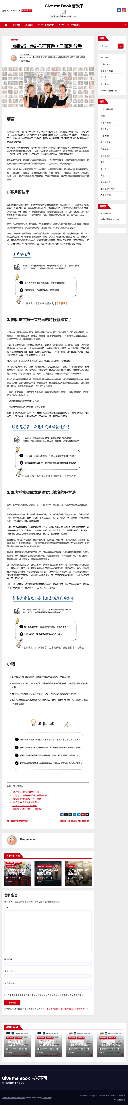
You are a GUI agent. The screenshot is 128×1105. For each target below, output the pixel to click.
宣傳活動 (104, 136)
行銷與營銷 (105, 195)
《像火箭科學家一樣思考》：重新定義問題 (17, 873)
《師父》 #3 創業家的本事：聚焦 (26, 799)
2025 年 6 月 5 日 (109, 1049)
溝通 (102, 175)
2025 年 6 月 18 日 (78, 1049)
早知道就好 (105, 156)
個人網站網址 (10, 983)
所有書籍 (16, 25)
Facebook (105, 57)
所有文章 (29, 25)
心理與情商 (105, 149)
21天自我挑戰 (106, 109)
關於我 (103, 77)
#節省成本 (25, 61)
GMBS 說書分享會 (46, 25)
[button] (125, 25)
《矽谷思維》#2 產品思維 (78, 871)
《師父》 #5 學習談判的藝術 (24, 806)
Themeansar (46, 1098)
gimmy (26, 54)
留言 (7, 907)
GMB (102, 116)
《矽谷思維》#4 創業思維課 (47, 871)
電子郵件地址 (11, 971)
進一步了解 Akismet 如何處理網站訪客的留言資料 (64, 1009)
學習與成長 (18, 862)
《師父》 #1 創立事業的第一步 (25, 792)
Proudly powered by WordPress (13, 1098)
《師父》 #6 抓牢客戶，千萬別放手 (27, 809)
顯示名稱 (9, 959)
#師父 (72, 57)
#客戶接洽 (52, 57)
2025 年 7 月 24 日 (16, 1049)
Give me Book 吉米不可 (24, 1078)
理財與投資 (105, 182)
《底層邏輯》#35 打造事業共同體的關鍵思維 (78, 1045)
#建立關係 (80, 57)
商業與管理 (14, 40)
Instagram (105, 64)
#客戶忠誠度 (41, 57)
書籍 (102, 162)
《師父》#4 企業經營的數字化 (25, 802)
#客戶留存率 (63, 57)
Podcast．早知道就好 (69, 25)
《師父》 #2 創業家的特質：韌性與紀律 (29, 795)
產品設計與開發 (11, 866)
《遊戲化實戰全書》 (19, 821)
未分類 (103, 169)
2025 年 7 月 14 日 (47, 1049)
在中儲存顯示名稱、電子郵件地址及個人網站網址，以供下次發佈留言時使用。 (46, 995)
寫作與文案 (105, 142)
